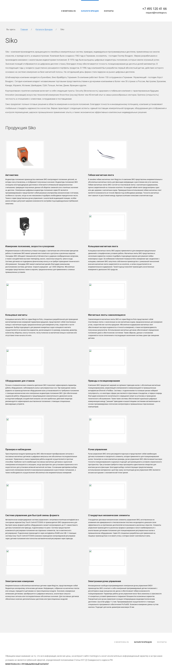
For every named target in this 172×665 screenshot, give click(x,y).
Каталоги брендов (90, 11)
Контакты (109, 11)
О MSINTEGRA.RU (68, 11)
